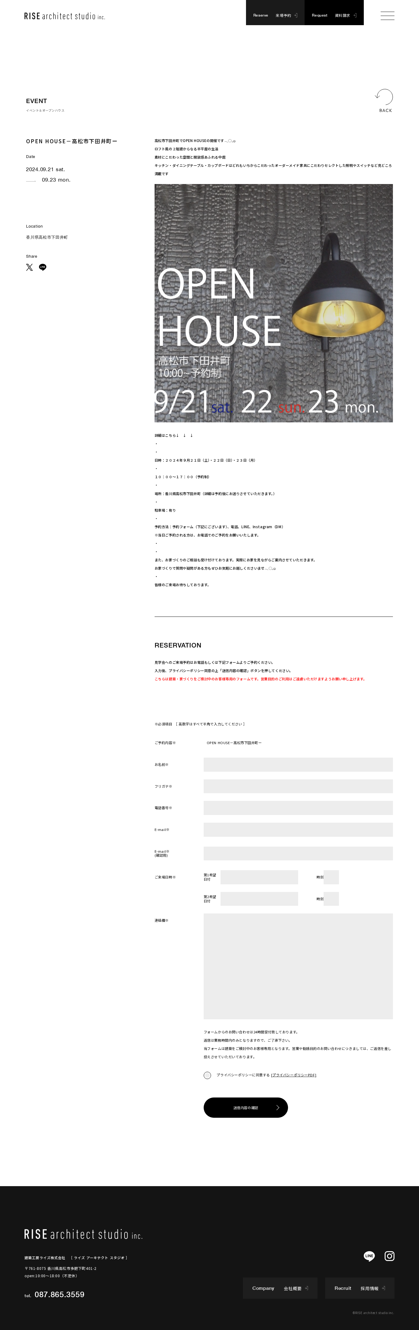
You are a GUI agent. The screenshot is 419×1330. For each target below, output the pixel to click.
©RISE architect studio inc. (373, 1312)
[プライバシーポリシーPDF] (294, 1075)
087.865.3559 (59, 1294)
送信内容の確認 (245, 1107)
